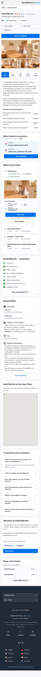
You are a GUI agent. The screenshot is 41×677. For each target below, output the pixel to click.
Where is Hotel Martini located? (16, 495)
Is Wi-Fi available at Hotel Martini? (17, 473)
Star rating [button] (8, 600)
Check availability (20, 36)
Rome (3, 7)
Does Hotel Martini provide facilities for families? (18, 488)
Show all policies (20, 375)
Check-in (10, 142)
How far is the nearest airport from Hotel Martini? (19, 510)
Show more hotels (20, 580)
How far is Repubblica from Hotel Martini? (16, 502)
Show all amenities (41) (20, 292)
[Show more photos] (20, 49)
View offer (20, 215)
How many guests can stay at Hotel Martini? (17, 480)
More (20, 643)
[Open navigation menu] (2, 2)
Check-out (11, 149)
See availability (21, 156)
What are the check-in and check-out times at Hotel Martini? (18, 460)
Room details (19, 221)
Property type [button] (9, 595)
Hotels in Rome (12, 7)
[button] (11, 21)
